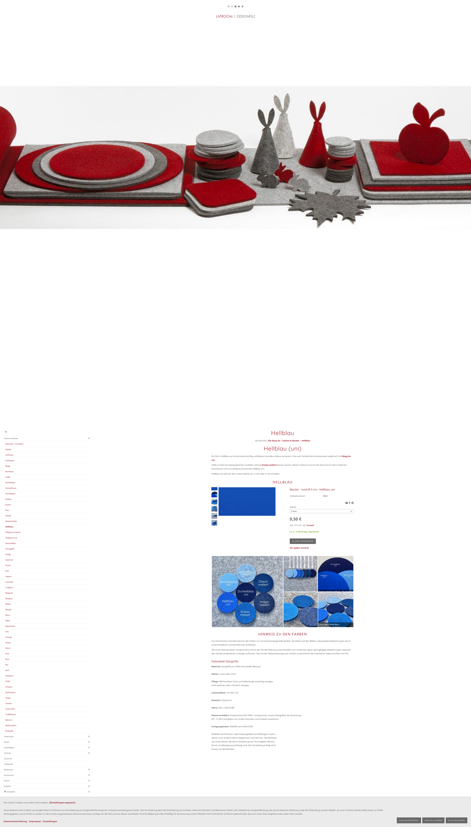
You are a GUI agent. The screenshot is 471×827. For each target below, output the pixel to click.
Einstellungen (50, 821)
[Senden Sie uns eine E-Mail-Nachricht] (229, 6)
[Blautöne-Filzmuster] (214, 516)
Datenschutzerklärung (15, 821)
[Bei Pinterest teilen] (352, 503)
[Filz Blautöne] (214, 509)
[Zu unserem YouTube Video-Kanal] (239, 6)
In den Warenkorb (302, 541)
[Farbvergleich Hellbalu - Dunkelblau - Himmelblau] (214, 494)
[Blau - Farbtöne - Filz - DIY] (214, 523)
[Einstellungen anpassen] (62, 802)
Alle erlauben (456, 820)
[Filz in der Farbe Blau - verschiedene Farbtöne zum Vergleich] (214, 501)
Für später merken (299, 547)
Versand (310, 525)
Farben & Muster (291, 440)
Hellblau (306, 440)
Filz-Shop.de (274, 440)
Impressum (35, 821)
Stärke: (293, 507)
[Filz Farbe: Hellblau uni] (214, 488)
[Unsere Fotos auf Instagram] (235, 6)
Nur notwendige (409, 820)
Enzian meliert (269, 464)
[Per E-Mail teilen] (346, 503)
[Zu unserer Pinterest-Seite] (242, 6)
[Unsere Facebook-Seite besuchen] (232, 6)
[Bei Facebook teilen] (349, 503)
